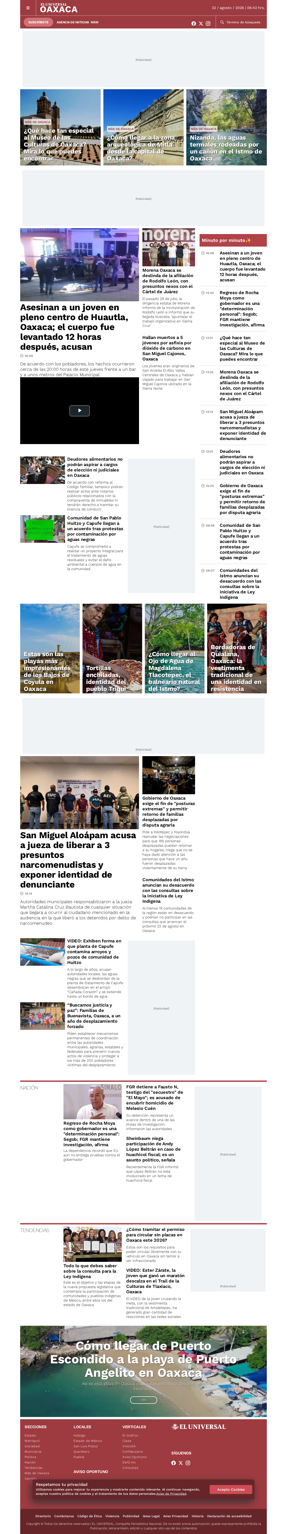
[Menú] (28, 7)
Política (31, 1457)
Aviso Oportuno (134, 1457)
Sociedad (32, 1446)
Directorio (43, 1516)
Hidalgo (80, 1435)
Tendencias (34, 1467)
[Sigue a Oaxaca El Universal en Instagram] (209, 23)
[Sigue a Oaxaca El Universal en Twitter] (202, 23)
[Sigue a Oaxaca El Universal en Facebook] (195, 23)
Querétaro (81, 1451)
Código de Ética (89, 1516)
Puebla (79, 1457)
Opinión (31, 1478)
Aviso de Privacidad (171, 1493)
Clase (126, 1441)
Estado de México (88, 1441)
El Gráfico (130, 1435)
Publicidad (131, 1516)
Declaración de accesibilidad (229, 1516)
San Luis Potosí (86, 1446)
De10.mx (129, 1462)
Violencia (112, 1516)
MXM (94, 22)
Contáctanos (64, 1516)
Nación (30, 1462)
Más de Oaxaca (37, 122)
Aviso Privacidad (175, 1516)
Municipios (33, 1451)
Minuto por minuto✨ (227, 240)
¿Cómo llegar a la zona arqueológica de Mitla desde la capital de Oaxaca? (141, 148)
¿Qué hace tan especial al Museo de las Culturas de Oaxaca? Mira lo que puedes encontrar (58, 144)
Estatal (30, 1435)
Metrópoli (32, 1441)
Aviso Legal (151, 1516)
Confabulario (132, 1451)
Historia (198, 1516)
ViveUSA (129, 1446)
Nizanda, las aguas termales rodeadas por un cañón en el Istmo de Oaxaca (226, 148)
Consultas (130, 1467)
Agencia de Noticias (73, 22)
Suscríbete (38, 22)
